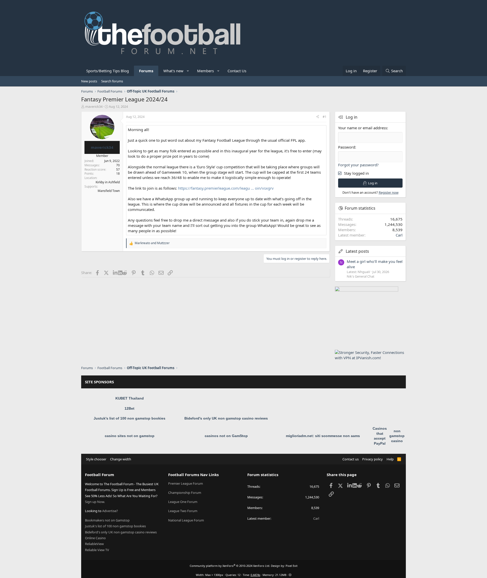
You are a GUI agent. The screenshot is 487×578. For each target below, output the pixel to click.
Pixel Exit (292, 566)
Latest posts (357, 251)
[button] (188, 71)
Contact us (350, 459)
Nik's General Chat (360, 276)
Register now (388, 192)
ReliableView (94, 543)
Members (205, 70)
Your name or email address (362, 127)
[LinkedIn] (115, 272)
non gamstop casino (397, 436)
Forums (146, 70)
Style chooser (96, 459)
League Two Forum (182, 511)
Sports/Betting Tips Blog (107, 70)
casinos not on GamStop (226, 436)
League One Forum (182, 501)
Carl (399, 235)
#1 (324, 117)
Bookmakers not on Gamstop (107, 520)
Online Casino (95, 538)
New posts (89, 81)
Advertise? (110, 511)
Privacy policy (372, 459)
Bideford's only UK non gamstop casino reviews (226, 418)
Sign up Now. (95, 501)
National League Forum (186, 520)
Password (346, 147)
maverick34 (93, 106)
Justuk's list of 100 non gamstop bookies (129, 418)
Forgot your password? (358, 164)
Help (390, 459)
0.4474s (255, 575)
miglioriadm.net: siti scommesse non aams (323, 436)
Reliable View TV (97, 550)
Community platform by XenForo (230, 566)
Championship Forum (184, 492)
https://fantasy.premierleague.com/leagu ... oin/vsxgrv (226, 188)
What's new (173, 70)
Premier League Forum (185, 483)
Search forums (112, 81)
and (152, 243)
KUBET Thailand (129, 398)
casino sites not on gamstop (129, 436)
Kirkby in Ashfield (108, 182)
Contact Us (237, 70)
